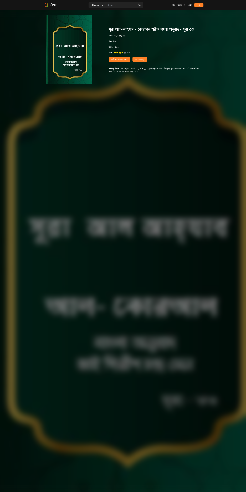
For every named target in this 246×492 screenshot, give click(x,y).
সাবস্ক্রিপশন (181, 5)
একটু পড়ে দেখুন (139, 59)
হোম (173, 5)
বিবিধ (112, 41)
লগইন (199, 5)
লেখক (190, 5)
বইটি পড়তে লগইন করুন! (119, 59)
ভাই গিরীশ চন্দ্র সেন (118, 36)
